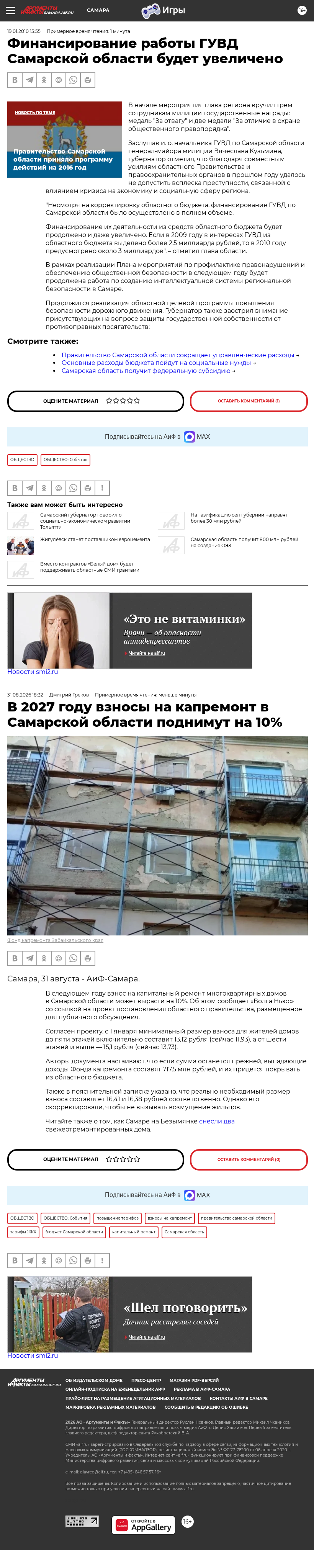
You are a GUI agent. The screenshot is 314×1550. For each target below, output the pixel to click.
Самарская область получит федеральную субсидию (146, 370)
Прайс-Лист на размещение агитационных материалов (133, 1398)
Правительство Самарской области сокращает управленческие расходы (178, 355)
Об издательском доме (94, 1380)
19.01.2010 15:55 (24, 31)
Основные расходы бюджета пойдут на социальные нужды (156, 362)
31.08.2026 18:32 (25, 695)
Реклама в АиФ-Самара (202, 1389)
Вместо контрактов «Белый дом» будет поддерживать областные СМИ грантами (89, 567)
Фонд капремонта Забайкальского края (55, 940)
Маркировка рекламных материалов (110, 1407)
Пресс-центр (146, 1380)
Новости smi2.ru (32, 671)
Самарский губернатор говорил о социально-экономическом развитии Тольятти (85, 521)
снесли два (217, 1121)
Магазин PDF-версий (194, 1380)
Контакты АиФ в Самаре (239, 1398)
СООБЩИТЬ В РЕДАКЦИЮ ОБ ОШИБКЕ (206, 1407)
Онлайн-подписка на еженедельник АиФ (115, 1389)
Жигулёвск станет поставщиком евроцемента (95, 539)
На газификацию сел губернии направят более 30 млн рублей (239, 518)
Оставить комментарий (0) (249, 1159)
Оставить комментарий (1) (249, 401)
